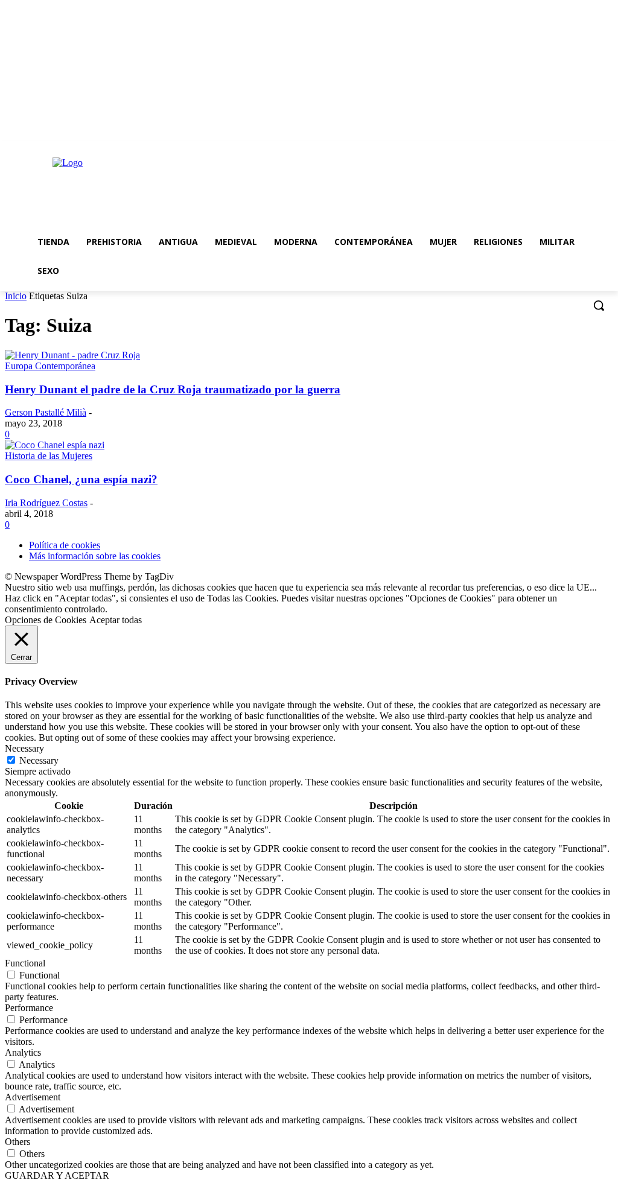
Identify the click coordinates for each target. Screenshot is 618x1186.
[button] (598, 305)
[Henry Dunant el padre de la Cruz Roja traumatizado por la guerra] (72, 355)
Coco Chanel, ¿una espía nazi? (81, 479)
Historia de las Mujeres (48, 456)
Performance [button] (29, 1008)
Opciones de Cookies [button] (45, 620)
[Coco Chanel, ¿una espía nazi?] (54, 445)
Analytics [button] (23, 1052)
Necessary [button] (24, 748)
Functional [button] (25, 963)
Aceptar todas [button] (115, 620)
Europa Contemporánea (50, 366)
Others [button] (17, 1142)
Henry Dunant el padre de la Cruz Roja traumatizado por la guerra (172, 389)
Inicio (16, 296)
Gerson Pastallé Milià (45, 412)
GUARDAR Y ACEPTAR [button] (57, 1175)
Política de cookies (64, 545)
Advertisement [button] (32, 1097)
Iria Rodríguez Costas (46, 503)
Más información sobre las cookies (95, 556)
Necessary (39, 760)
